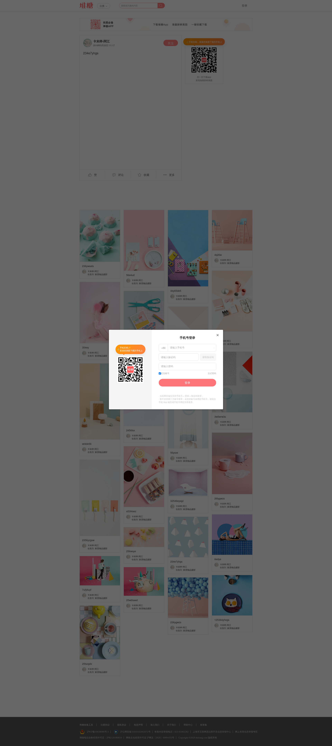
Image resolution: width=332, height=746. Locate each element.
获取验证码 (208, 357)
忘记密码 (212, 373)
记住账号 (165, 373)
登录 (187, 383)
